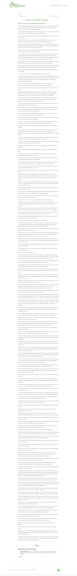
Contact (66, 5)
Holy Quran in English (54, 5)
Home (20, 13)
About (61, 5)
